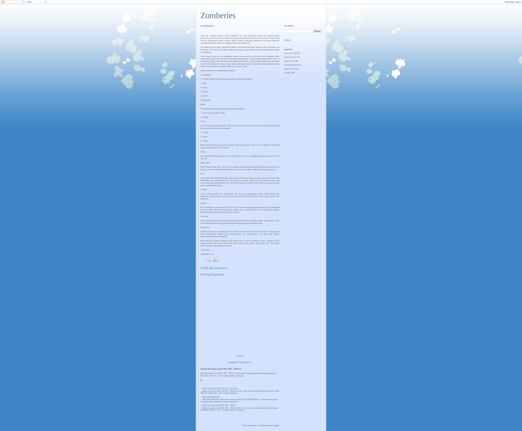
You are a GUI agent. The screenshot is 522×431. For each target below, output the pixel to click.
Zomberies (218, 15)
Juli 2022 (287, 73)
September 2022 (290, 65)
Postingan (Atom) (245, 362)
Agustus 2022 (289, 69)
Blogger (276, 425)
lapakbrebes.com (207, 254)
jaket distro (205, 250)
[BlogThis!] (209, 260)
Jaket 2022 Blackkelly (210, 397)
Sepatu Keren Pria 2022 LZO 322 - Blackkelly (220, 389)
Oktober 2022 (289, 61)
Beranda (240, 356)
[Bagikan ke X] (212, 260)
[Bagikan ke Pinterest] (217, 260)
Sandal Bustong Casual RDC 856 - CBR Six (221, 369)
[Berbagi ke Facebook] (214, 260)
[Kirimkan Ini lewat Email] (207, 260)
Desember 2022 (290, 53)
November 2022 (290, 57)
